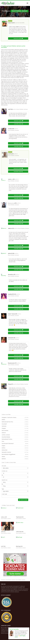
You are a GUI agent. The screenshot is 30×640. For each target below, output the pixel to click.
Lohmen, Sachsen (15, 434)
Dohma (15, 448)
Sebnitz (15, 456)
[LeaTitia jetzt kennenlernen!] (4, 155)
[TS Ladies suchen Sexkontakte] (8, 3)
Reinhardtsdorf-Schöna (15, 439)
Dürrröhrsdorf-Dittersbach (15, 443)
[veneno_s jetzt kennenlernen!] (4, 181)
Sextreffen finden (18, 124)
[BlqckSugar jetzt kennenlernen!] (22, 541)
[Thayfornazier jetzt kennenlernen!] (22, 511)
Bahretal (15, 458)
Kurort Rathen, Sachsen (22, 109)
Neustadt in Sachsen (15, 452)
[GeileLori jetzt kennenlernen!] (4, 230)
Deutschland (8, 579)
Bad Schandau (15, 430)
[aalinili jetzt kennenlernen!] (7, 526)
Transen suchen (23, 499)
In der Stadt (4, 494)
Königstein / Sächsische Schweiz (15, 417)
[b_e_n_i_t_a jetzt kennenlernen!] (4, 205)
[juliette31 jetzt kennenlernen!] (4, 255)
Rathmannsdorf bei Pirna (15, 421)
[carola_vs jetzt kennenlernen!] (7, 511)
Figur (3, 489)
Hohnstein (15, 426)
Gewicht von (4, 480)
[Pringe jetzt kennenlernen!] (4, 386)
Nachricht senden (18, 38)
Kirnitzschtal (15, 450)
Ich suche (4, 465)
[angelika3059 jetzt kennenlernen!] (4, 296)
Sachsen (13, 579)
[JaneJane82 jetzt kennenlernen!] (4, 340)
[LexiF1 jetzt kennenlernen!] (4, 111)
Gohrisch (15, 432)
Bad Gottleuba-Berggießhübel (15, 454)
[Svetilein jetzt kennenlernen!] (4, 131)
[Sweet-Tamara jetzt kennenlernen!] (4, 316)
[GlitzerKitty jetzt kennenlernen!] (4, 276)
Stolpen (15, 445)
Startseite (3, 579)
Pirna (15, 441)
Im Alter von (4, 471)
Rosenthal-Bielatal (15, 437)
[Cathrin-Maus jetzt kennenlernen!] (22, 526)
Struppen (15, 428)
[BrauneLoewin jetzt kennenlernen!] (4, 365)
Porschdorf (15, 424)
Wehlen (15, 419)
